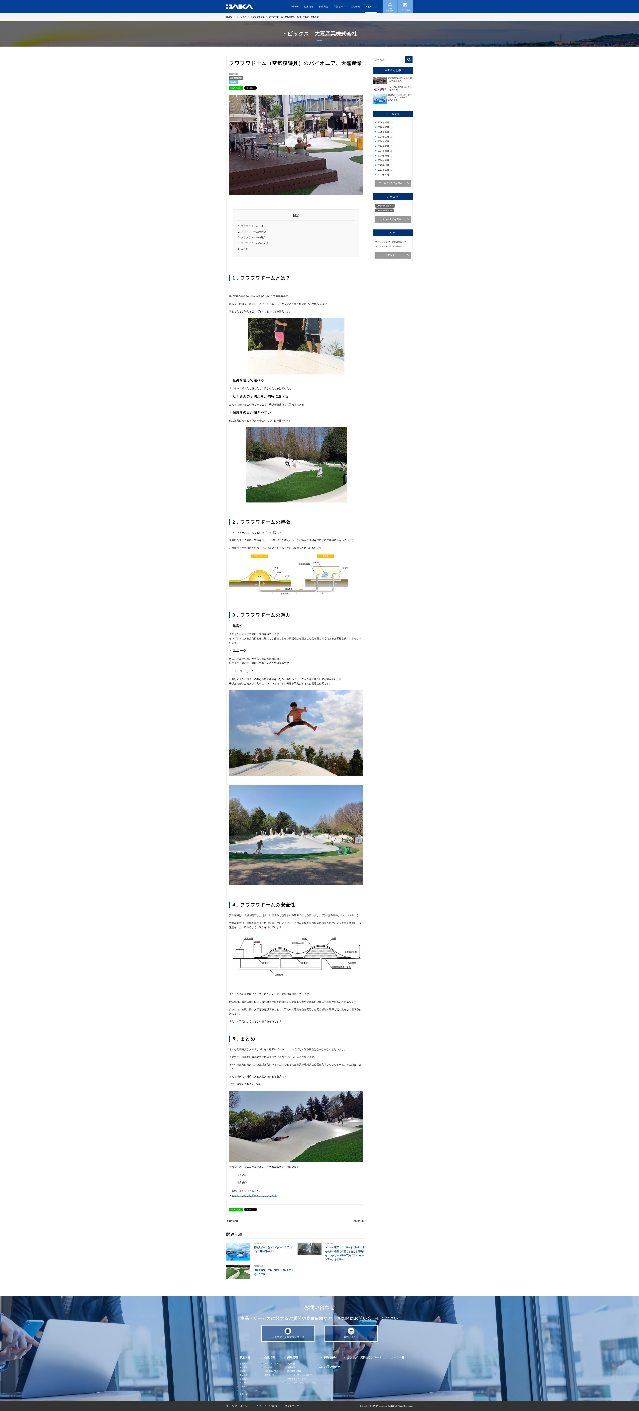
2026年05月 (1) (385, 127)
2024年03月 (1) (385, 155)
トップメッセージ (272, 1363)
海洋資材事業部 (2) (384, 210)
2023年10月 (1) (385, 170)
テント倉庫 (245, 1375)
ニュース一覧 (396, 1357)
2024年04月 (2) (385, 151)
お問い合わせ (351, 1337)
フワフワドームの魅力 (253, 237)
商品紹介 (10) (400, 242)
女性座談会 (292, 1367)
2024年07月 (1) (385, 141)
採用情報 (355, 6)
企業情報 (309, 6)
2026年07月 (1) (385, 122)
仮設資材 (244, 1363)
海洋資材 (244, 1383)
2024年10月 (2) (385, 137)
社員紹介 (291, 1363)
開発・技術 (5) (384, 246)
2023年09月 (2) (385, 174)
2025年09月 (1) (385, 132)
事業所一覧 (269, 1375)
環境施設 (244, 1379)
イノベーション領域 (249, 1390)
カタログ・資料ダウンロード (288, 1337)
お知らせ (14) (384, 242)
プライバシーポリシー (238, 1406)
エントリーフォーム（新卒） (300, 1375)
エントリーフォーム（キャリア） (302, 1383)
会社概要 (268, 1367)
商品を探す (339, 6)
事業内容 (323, 6)
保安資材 (244, 1386)
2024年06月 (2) (385, 146)
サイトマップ (292, 1406)
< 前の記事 (232, 1220)
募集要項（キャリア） (297, 1379)
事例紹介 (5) (400, 246)
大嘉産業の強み (271, 1371)
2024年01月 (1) (385, 160)
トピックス (371, 6)
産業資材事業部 (236, 78)
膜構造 (243, 1371)
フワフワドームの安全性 (254, 243)
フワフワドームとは (252, 226)
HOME (295, 6)
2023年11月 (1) (385, 165)
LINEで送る (236, 88)
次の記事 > (360, 1220)
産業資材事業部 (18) (385, 206)
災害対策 (244, 1394)
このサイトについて (267, 1406)
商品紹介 (233, 82)
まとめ (244, 248)
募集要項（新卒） (295, 1371)
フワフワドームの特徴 (253, 231)
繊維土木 (244, 1367)
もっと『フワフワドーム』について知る (254, 1195)
